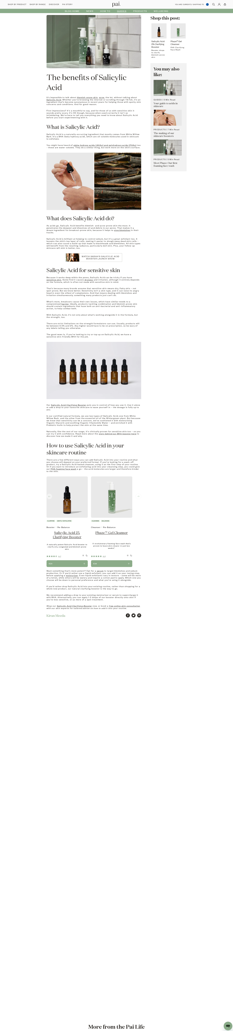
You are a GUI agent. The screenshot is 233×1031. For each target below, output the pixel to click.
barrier (65, 303)
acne (101, 97)
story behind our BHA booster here (117, 433)
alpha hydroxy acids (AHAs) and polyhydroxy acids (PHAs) (105, 145)
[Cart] (225, 4)
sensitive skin (54, 279)
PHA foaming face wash (63, 469)
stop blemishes (122, 230)
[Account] (219, 4)
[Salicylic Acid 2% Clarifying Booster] (67, 497)
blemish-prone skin (87, 97)
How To (105, 10)
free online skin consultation (124, 606)
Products (140, 10)
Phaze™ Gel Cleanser (111, 532)
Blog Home (72, 10)
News (89, 10)
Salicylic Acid (54, 99)
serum (100, 570)
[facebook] (128, 615)
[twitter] (133, 615)
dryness (89, 279)
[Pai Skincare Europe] (116, 4)
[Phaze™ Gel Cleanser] (111, 497)
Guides (121, 10)
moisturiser (72, 575)
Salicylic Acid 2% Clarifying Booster (67, 534)
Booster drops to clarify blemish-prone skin (158, 53)
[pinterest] (139, 615)
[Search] (213, 4)
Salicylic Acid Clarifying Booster (68, 405)
